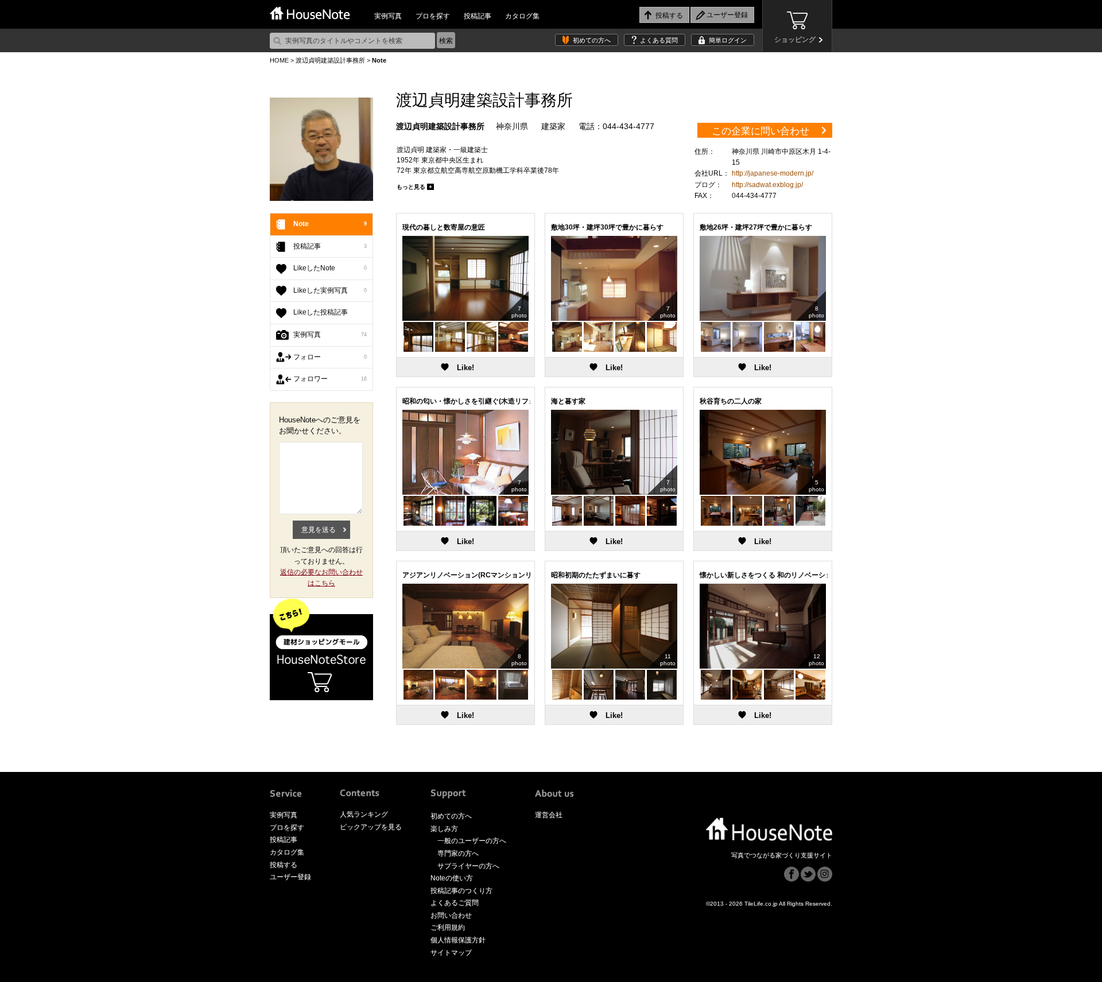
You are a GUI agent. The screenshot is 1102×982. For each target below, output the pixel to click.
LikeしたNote (330, 268)
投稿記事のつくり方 (461, 891)
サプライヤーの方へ (468, 866)
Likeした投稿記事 (320, 312)
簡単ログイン (728, 40)
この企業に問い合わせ (760, 131)
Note (330, 224)
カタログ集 (522, 16)
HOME (279, 60)
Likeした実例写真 (330, 290)
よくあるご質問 (454, 903)
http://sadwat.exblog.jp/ (767, 185)
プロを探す (433, 16)
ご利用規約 (447, 927)
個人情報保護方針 (458, 940)
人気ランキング (364, 814)
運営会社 (548, 815)
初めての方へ (592, 40)
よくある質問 (659, 40)
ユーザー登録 (290, 877)
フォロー (330, 357)
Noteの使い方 (451, 878)
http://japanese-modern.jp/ (772, 173)
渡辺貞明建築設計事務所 (330, 60)
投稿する (283, 865)
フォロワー (330, 379)
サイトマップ (451, 953)
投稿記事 (477, 16)
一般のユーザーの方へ (471, 841)
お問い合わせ (451, 915)
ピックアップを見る (371, 827)
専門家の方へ (458, 853)
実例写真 (388, 16)
